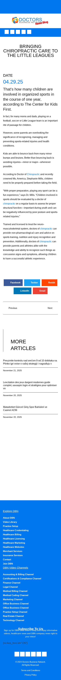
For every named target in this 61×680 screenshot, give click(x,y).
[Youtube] (12, 32)
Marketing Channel (13, 599)
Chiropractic (33, 174)
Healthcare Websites (13, 547)
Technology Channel (13, 620)
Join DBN (8, 563)
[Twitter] (23, 32)
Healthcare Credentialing (16, 530)
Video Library (10, 522)
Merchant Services (12, 551)
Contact (7, 559)
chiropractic (9, 203)
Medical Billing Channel (15, 591)
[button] (58, 31)
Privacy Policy (30, 675)
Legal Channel (10, 587)
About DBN (9, 518)
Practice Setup (10, 526)
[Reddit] (44, 654)
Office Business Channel (16, 603)
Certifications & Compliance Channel (22, 578)
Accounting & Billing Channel (18, 574)
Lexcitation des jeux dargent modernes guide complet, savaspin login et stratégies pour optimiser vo (30, 385)
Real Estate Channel (13, 616)
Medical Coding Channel (15, 595)
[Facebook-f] (7, 32)
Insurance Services (13, 555)
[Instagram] (18, 32)
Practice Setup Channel (15, 612)
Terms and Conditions (30, 670)
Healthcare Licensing (14, 538)
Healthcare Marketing (14, 543)
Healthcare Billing (12, 534)
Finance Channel (11, 582)
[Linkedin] (29, 32)
